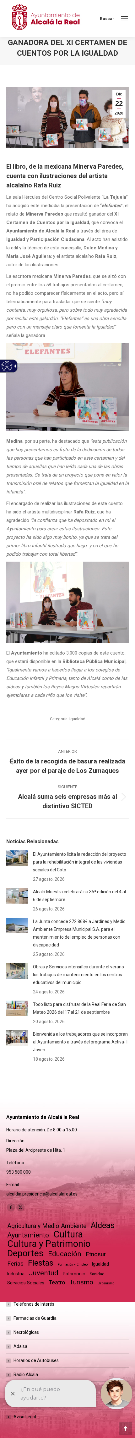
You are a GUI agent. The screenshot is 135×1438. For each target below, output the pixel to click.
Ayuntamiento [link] (28, 1235)
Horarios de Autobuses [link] (36, 1360)
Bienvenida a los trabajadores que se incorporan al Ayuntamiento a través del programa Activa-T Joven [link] (80, 1042)
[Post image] (17, 858)
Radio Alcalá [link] (26, 1374)
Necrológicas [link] (26, 1332)
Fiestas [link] (40, 1263)
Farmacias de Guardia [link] (35, 1318)
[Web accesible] (7, 366)
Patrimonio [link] (74, 1273)
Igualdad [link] (77, 718)
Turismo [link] (81, 1282)
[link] (125, 19)
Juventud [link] (43, 1273)
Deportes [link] (25, 1253)
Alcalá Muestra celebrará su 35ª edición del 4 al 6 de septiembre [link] (79, 895)
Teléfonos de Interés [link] (34, 1304)
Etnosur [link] (96, 1254)
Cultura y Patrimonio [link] (48, 1244)
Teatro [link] (57, 1282)
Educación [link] (64, 1254)
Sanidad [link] (97, 1274)
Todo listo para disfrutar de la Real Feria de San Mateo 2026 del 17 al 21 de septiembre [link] (79, 1008)
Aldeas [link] (103, 1225)
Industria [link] (15, 1273)
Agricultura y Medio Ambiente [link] (46, 1226)
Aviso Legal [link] (25, 1416)
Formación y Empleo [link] (73, 1264)
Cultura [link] (68, 1234)
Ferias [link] (15, 1263)
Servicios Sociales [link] (25, 1282)
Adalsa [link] (20, 1346)
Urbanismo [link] (106, 1283)
